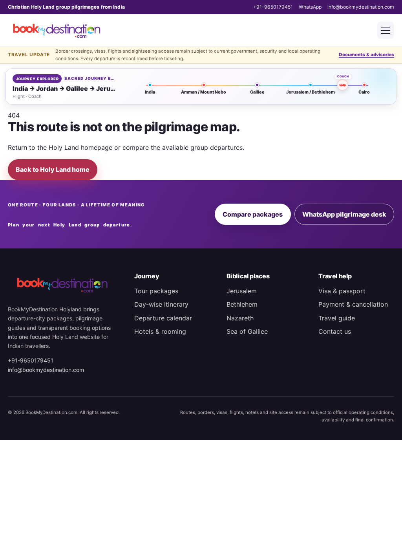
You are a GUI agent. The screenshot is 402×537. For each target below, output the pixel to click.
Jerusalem (242, 291)
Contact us (334, 331)
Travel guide (336, 318)
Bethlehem (242, 304)
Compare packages (253, 214)
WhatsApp (310, 7)
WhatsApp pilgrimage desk (344, 214)
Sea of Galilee (247, 331)
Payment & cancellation (353, 304)
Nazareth (240, 318)
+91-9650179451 (273, 7)
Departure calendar (163, 318)
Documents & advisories (366, 54)
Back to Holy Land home (53, 169)
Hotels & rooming (160, 331)
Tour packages (156, 291)
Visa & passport (341, 291)
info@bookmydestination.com (360, 7)
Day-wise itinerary (161, 304)
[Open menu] (385, 30)
